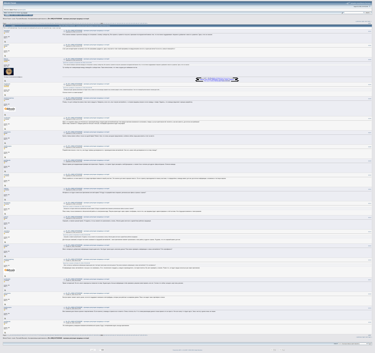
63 (14, 23)
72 (29, 23)
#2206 (369, 118)
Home (7, 15)
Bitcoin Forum (7, 18)
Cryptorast (7, 84)
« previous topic (359, 21)
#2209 (369, 161)
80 (42, 23)
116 (113, 23)
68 (22, 23)
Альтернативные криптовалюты (37, 18)
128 (141, 23)
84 (49, 23)
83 (47, 23)
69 (24, 23)
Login (20, 15)
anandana (7, 30)
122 (127, 23)
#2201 (369, 31)
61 (10, 23)
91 (60, 23)
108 (95, 23)
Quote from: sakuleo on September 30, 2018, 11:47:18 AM (77, 206)
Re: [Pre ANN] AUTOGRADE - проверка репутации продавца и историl (87, 30)
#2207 (369, 132)
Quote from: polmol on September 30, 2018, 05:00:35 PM (76, 234)
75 (34, 23)
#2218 (369, 294)
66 (19, 23)
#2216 (369, 260)
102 (80, 23)
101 (78, 23)
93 (64, 23)
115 (111, 23)
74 (32, 23)
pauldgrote (7, 160)
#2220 (369, 322)
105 (88, 23)
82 (45, 23)
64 (15, 23)
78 (39, 23)
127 (139, 23)
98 (72, 23)
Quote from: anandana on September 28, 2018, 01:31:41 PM (77, 62)
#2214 (369, 231)
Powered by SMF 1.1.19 (178, 350)
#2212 (369, 203)
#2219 (369, 308)
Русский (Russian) (21, 18)
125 (134, 23)
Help (12, 15)
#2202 (369, 45)
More (30, 15)
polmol (6, 217)
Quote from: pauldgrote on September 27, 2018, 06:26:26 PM (77, 87)
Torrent (25, 12)
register (24, 9)
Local (13, 18)
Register (25, 15)
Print (369, 23)
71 (27, 23)
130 (146, 23)
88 (55, 23)
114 (109, 23)
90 (59, 23)
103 (83, 23)
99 (74, 23)
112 (104, 23)
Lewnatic (6, 44)
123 (129, 23)
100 (76, 23)
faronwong (7, 202)
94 (65, 23)
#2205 (369, 98)
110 (99, 23)
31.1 (22, 12)
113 (106, 23)
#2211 (369, 189)
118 (118, 23)
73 (30, 23)
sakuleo (6, 188)
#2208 (369, 146)
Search (16, 15)
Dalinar (6, 59)
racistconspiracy (9, 98)
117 (115, 23)
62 (12, 23)
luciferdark (7, 118)
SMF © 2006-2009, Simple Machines (193, 350)
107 (92, 23)
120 (122, 23)
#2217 (369, 279)
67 (20, 23)
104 (85, 23)
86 (52, 23)
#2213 (369, 217)
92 (62, 23)
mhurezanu (7, 132)
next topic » (368, 21)
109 (97, 23)
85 (50, 23)
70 (25, 23)
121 (125, 23)
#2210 (369, 175)
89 (57, 23)
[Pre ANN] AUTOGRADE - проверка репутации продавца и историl (68, 18)
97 (70, 23)
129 (143, 23)
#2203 (369, 59)
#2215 (369, 245)
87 (54, 23)
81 (44, 23)
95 (67, 23)
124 (132, 23)
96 (69, 23)
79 (40, 23)
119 (120, 23)
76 (35, 23)
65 (17, 23)
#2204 (369, 84)
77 (37, 23)
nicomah (6, 174)
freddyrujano (8, 146)
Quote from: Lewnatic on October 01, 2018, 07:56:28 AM (76, 263)
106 (90, 23)
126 (136, 23)
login (18, 9)
